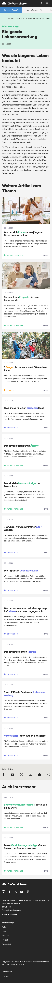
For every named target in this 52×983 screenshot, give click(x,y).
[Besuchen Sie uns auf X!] (15, 891)
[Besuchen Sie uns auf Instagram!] (3, 891)
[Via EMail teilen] (30, 774)
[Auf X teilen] (21, 774)
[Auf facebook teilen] (3, 774)
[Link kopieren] (48, 774)
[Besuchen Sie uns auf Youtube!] (21, 891)
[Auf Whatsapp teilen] (39, 774)
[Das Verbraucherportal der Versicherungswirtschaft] (3, 18)
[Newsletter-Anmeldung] (27, 891)
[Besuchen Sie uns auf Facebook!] (9, 891)
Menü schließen (46, 3)
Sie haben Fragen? (11, 10)
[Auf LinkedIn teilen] (12, 774)
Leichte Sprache (32, 10)
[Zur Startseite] (19, 3)
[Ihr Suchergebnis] (41, 3)
